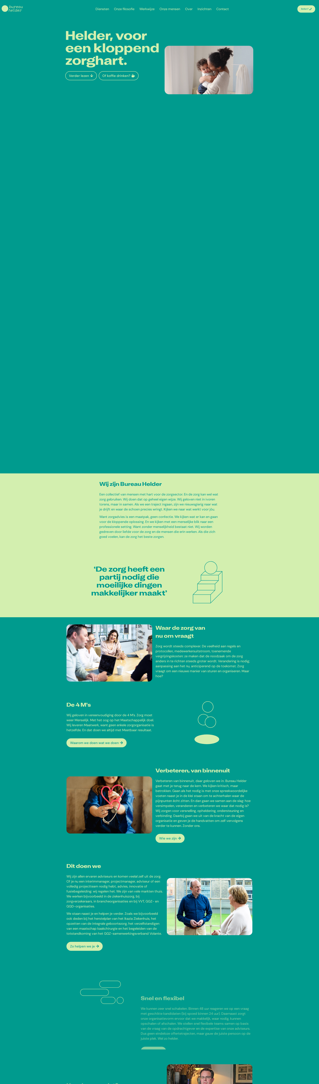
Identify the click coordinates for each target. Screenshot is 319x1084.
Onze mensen (170, 9)
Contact (222, 9)
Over (189, 9)
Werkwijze (147, 9)
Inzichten (204, 9)
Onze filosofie (124, 9)
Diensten (102, 9)
